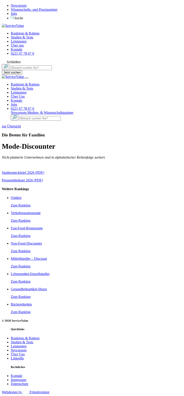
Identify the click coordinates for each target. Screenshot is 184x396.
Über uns (17, 45)
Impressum (18, 380)
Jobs (14, 13)
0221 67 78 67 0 (22, 53)
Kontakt (16, 49)
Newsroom (18, 5)
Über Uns (18, 96)
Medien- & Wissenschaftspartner (50, 112)
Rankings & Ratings (25, 33)
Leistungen (18, 41)
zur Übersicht (11, 126)
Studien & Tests (22, 37)
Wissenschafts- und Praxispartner (34, 9)
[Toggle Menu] (26, 78)
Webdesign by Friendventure (25, 392)
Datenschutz (19, 384)
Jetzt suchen (12, 72)
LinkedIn (17, 358)
